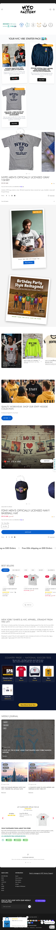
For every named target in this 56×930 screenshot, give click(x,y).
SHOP (2, 888)
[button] (6, 592)
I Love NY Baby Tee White (31, 589)
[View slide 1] (25, 862)
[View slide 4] (30, 862)
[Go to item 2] (28, 174)
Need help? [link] (52, 195)
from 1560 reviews (28, 810)
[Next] (52, 466)
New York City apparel (30, 631)
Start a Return (18, 882)
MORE (2, 886)
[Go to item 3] (29, 174)
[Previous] (4, 466)
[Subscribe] (29, 906)
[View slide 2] (27, 862)
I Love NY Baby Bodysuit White (10, 589)
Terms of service (26, 927)
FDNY (45, 629)
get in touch (11, 638)
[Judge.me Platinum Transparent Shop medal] (27, 25)
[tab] (5, 570)
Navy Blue (5, 526)
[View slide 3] (29, 862)
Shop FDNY (41, 79)
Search (16, 876)
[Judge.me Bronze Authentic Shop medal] (39, 25)
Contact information (39, 927)
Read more (4, 756)
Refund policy (18, 880)
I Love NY (11, 631)
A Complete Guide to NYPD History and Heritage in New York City (41, 788)
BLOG (2, 890)
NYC (5, 728)
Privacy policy (21, 927)
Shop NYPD (14, 123)
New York (6, 725)
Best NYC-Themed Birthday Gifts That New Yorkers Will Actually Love (13, 788)
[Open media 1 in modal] (38, 134)
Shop (27, 312)
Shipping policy (32, 927)
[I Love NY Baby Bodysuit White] (11, 579)
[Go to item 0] (26, 174)
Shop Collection (29, 263)
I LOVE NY (4, 587)
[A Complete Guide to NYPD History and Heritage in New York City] (42, 772)
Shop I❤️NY (14, 78)
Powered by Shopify (32, 925)
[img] (28, 808)
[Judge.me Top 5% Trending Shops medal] (50, 25)
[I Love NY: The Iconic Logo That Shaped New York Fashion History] (28, 739)
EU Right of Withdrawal (20, 886)
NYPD (40, 629)
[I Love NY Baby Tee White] (33, 579)
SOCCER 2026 (4, 876)
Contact (17, 884)
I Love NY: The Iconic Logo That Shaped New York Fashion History (26, 751)
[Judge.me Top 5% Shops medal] (45, 25)
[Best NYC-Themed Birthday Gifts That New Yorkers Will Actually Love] (14, 772)
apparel (5, 722)
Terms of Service (18, 878)
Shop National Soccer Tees (28, 705)
